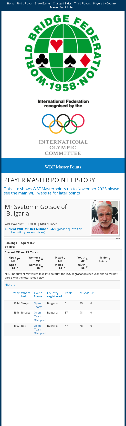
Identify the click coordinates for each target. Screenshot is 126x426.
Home (10, 3)
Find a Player (24, 3)
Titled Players (82, 3)
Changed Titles (62, 3)
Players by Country (104, 3)
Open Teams (38, 305)
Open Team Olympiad (39, 316)
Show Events (43, 3)
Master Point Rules (62, 7)
